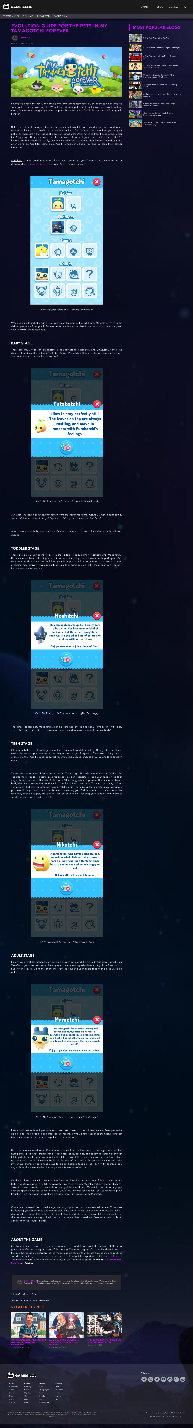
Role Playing (44, 1402)
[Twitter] (157, 1379)
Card (11, 1396)
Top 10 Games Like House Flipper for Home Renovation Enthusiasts (28, 1342)
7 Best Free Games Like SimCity (156, 38)
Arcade (12, 1390)
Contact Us (181, 1413)
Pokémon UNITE (11, 16)
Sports (57, 1393)
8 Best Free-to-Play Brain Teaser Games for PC (161, 57)
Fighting (27, 1393)
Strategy (58, 1396)
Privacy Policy (164, 1413)
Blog (160, 7)
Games (145, 7)
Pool (41, 1393)
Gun (26, 1399)
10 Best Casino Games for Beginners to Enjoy (161, 48)
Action (11, 1383)
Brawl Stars (44, 16)
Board (11, 1393)
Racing (42, 1399)
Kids (41, 1387)
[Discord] (170, 1379)
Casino (12, 1399)
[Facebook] (144, 1379)
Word (56, 1399)
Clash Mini (28, 16)
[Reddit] (183, 1379)
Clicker (27, 1383)
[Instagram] (151, 1379)
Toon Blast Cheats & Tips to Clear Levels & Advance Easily (160, 124)
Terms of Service (152, 1413)
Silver (56, 1387)
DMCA (173, 1413)
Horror (27, 1402)
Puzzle (42, 1396)
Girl (25, 1396)
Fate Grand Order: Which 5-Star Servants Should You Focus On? (64, 1342)
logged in (27, 1300)
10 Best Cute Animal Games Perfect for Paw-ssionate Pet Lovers (161, 67)
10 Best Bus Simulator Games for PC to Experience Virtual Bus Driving (158, 76)
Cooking (27, 1387)
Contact (174, 7)
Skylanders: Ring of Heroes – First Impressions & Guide (162, 95)
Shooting (58, 1383)
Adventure (13, 1387)
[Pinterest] (176, 1379)
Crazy (26, 1390)
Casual (12, 1402)
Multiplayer (44, 1390)
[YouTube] (163, 1379)
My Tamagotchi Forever (36, 164)
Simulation (58, 1390)
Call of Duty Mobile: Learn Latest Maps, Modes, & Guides (159, 105)
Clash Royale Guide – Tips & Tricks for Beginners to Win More (158, 114)
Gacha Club (60, 16)
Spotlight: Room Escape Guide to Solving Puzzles (160, 86)
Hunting (42, 1383)
